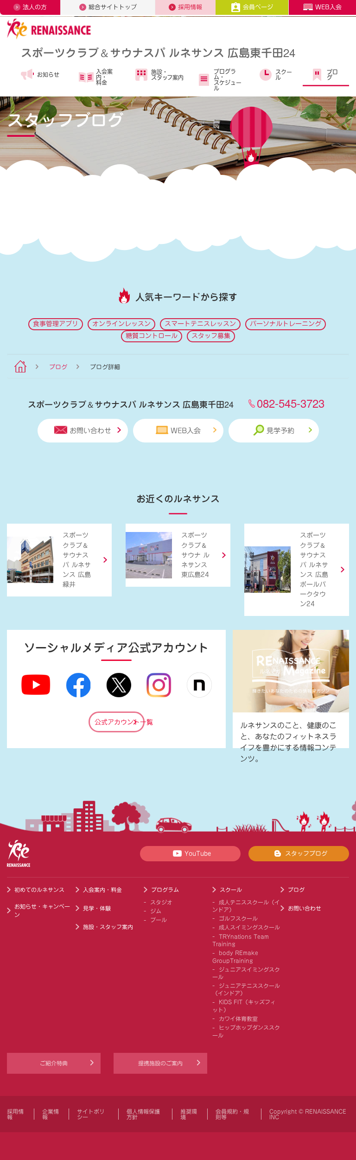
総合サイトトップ (113, 7)
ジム (155, 911)
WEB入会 (328, 7)
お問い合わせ (90, 430)
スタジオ (161, 902)
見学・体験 (97, 908)
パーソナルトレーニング (285, 323)
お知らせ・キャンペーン (42, 910)
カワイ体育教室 (238, 1018)
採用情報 (190, 7)
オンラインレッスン (121, 323)
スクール (283, 74)
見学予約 (280, 430)
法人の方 (35, 7)
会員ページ (258, 7)
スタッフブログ (306, 854)
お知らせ (48, 74)
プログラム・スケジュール (228, 80)
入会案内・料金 (104, 77)
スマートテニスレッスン (200, 323)
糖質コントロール (152, 336)
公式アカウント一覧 (120, 722)
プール (158, 920)
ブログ (332, 74)
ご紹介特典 (54, 1063)
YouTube (197, 854)
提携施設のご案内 (160, 1063)
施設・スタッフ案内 (167, 74)
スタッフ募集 (210, 336)
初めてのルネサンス (39, 889)
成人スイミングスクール (249, 927)
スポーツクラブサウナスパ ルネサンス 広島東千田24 (158, 52)
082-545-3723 (290, 403)
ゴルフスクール (238, 918)
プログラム (165, 889)
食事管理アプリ (55, 323)
